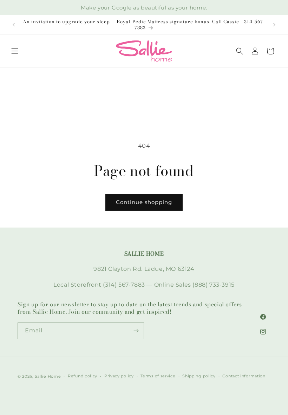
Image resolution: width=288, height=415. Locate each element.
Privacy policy (119, 376)
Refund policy (82, 376)
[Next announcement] (274, 24)
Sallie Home (48, 376)
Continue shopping (144, 202)
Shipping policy (199, 376)
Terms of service (157, 376)
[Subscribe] (136, 331)
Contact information (243, 376)
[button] (14, 51)
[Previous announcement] (13, 24)
